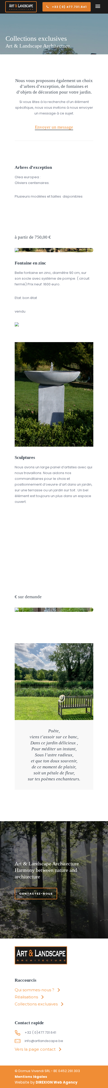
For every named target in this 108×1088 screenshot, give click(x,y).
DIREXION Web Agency (56, 1082)
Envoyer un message (54, 127)
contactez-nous (36, 893)
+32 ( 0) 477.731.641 (69, 7)
